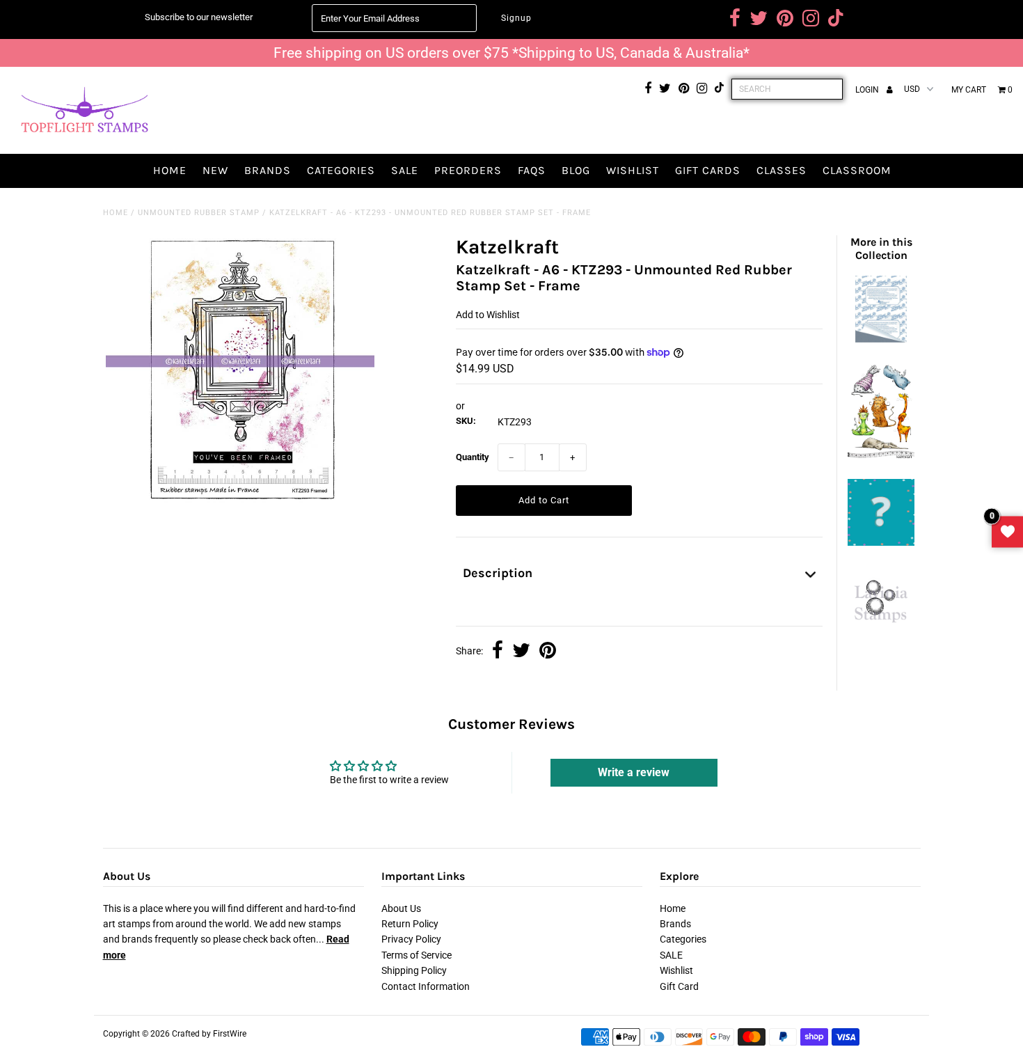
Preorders (468, 170)
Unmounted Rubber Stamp (199, 212)
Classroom (857, 170)
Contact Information (425, 986)
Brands (267, 170)
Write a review (633, 772)
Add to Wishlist (488, 314)
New (215, 170)
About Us (401, 908)
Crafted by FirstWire (209, 1034)
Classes (781, 170)
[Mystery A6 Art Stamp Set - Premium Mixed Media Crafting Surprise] (881, 542)
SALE (404, 170)
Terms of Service (416, 955)
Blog (576, 170)
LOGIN (868, 90)
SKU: (466, 421)
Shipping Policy (414, 970)
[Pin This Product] (547, 651)
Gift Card (679, 986)
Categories (341, 170)
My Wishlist (1007, 531)
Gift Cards (707, 170)
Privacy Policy (411, 939)
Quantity (472, 457)
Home (170, 170)
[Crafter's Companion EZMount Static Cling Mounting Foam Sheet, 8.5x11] (881, 339)
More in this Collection (881, 248)
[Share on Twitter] (521, 651)
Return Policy (409, 923)
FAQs (532, 170)
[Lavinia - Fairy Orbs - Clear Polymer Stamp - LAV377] (881, 627)
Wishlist (632, 170)
